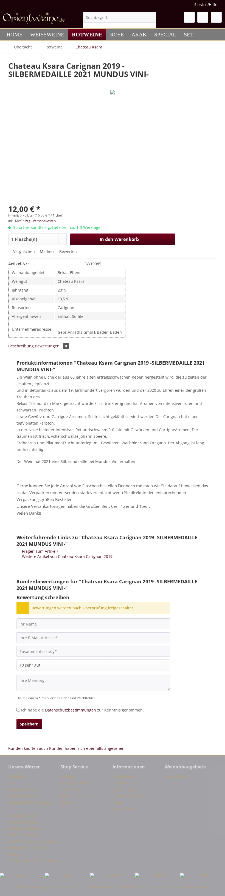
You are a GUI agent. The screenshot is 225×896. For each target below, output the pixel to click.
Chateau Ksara (21, 795)
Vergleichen (23, 251)
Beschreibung (21, 345)
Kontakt (67, 776)
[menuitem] (119, 20)
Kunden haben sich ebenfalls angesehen (87, 748)
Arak (12, 782)
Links (117, 802)
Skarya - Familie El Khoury (32, 860)
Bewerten (67, 251)
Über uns (121, 782)
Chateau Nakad (22, 822)
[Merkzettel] (189, 17)
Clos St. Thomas (22, 834)
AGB (64, 802)
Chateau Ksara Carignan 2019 (30, 805)
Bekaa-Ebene (177, 776)
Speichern (29, 724)
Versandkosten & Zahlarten (75, 786)
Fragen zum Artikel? (39, 551)
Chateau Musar (22, 815)
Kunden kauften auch (28, 748)
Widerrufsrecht (74, 795)
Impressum (123, 808)
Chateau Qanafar (24, 828)
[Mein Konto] (202, 17)
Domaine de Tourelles (28, 848)
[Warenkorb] (216, 17)
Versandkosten (100, 887)
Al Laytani (17, 776)
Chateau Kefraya (23, 789)
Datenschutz (124, 789)
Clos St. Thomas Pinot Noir (32, 841)
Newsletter (123, 776)
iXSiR (12, 854)
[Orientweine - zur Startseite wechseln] (34, 18)
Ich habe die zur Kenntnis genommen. (82, 710)
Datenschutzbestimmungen (70, 710)
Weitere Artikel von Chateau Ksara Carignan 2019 (67, 556)
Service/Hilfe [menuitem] (205, 4)
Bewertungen (51, 345)
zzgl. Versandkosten (40, 220)
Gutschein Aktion (128, 795)
